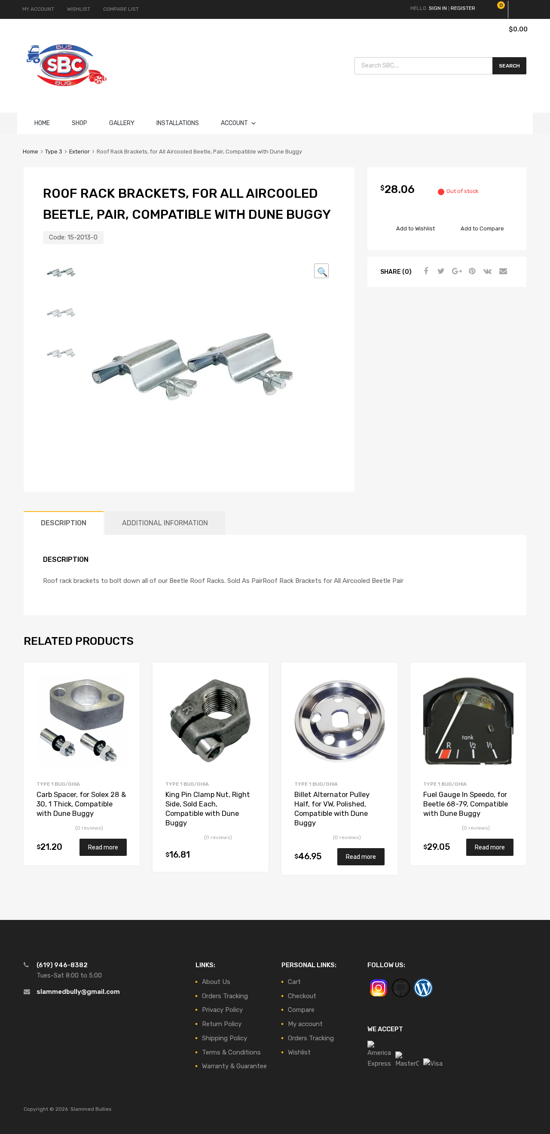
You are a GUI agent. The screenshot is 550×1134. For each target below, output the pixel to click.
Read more (103, 847)
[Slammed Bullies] (67, 93)
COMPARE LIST (121, 9)
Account (234, 123)
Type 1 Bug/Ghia (58, 784)
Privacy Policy (222, 1010)
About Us (216, 982)
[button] (321, 271)
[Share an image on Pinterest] (471, 271)
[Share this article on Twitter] (440, 271)
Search (509, 66)
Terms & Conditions (231, 1052)
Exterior (79, 151)
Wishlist (299, 1052)
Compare (301, 1010)
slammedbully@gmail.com (78, 992)
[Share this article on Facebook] (424, 271)
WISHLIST (78, 9)
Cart (294, 982)
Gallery (121, 123)
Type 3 (53, 151)
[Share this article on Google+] (455, 271)
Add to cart (250, 855)
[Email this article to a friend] (501, 271)
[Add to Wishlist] (125, 679)
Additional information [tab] (165, 523)
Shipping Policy (224, 1038)
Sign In (438, 8)
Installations (177, 123)
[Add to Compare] (125, 693)
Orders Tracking (225, 996)
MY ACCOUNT (38, 9)
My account (305, 1024)
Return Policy (221, 1024)
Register (463, 8)
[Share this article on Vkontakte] (486, 271)
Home (42, 123)
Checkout (302, 996)
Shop (79, 123)
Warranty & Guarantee (234, 1066)
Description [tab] (63, 523)
